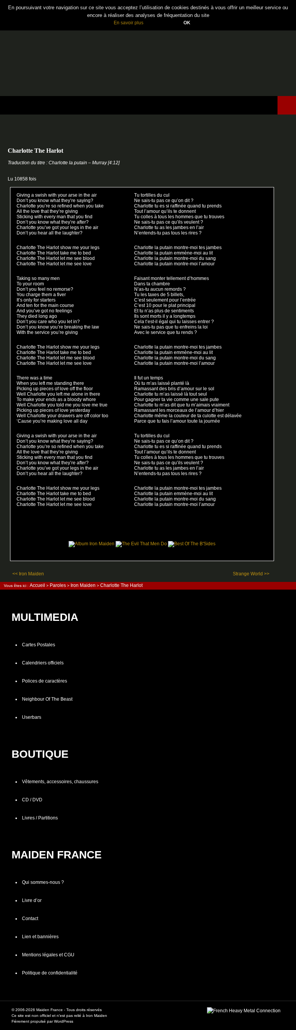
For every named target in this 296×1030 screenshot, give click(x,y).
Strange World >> (251, 574)
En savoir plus (128, 22)
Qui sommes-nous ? (43, 882)
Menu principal (287, 105)
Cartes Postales (38, 644)
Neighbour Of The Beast (47, 699)
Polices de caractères (44, 681)
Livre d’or (32, 900)
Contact (30, 918)
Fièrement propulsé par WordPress (42, 1021)
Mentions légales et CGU (48, 955)
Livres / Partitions (40, 818)
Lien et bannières (40, 936)
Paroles (58, 585)
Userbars (31, 717)
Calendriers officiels (43, 663)
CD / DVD (32, 799)
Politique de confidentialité (49, 973)
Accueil (37, 585)
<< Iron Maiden (28, 574)
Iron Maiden (83, 585)
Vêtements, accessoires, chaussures (60, 781)
